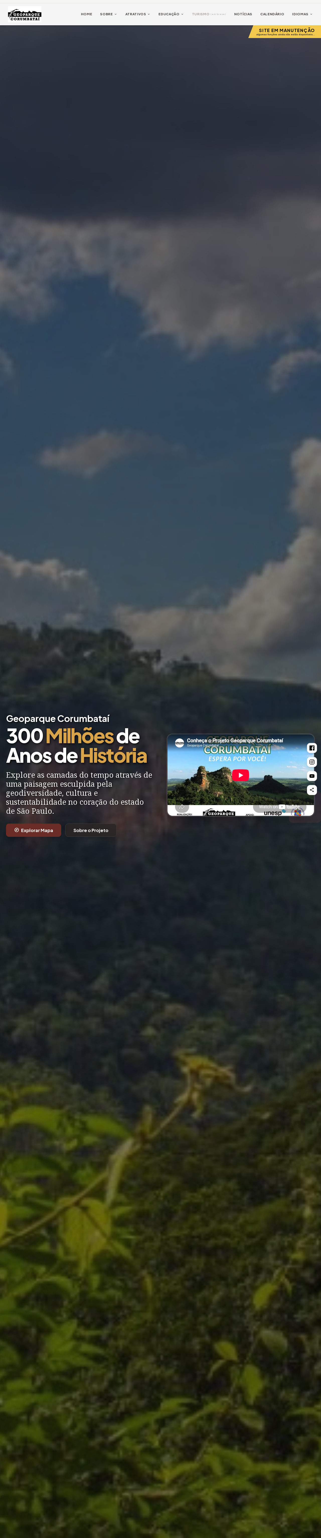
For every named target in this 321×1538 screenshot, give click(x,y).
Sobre (108, 14)
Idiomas (302, 14)
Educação (171, 14)
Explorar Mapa (33, 830)
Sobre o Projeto (90, 830)
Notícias (243, 14)
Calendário (272, 14)
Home (86, 14)
